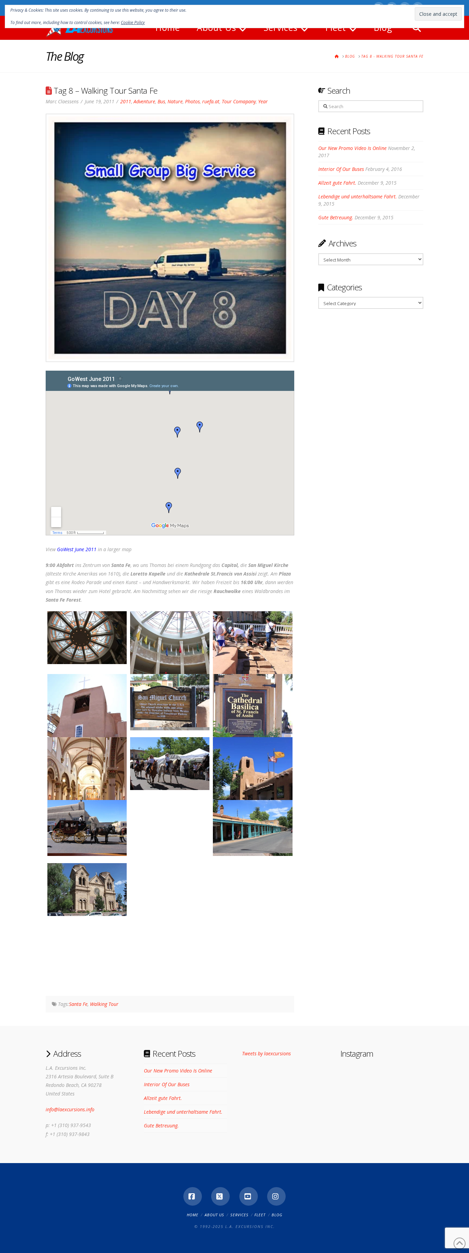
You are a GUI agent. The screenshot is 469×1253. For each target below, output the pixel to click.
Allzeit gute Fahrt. (337, 182)
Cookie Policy (133, 22)
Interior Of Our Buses (341, 169)
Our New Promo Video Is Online (352, 148)
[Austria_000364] (252, 733)
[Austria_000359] (87, 637)
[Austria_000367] (252, 796)
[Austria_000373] (252, 893)
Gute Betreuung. (335, 217)
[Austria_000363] (169, 700)
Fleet (259, 1214)
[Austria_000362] (87, 733)
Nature (175, 101)
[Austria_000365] (87, 796)
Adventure (144, 101)
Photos (192, 101)
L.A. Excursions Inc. (250, 1226)
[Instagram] (276, 1196)
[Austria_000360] (169, 670)
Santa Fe (78, 1004)
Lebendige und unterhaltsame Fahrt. (357, 196)
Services (239, 1214)
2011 (125, 101)
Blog (277, 1214)
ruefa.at (210, 101)
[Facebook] (192, 1196)
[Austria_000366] (169, 763)
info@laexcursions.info (70, 1109)
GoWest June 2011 (76, 549)
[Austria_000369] (169, 829)
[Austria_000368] (87, 826)
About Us (214, 1214)
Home (192, 1214)
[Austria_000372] (169, 893)
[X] (220, 1196)
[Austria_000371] (87, 889)
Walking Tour (104, 1004)
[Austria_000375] (87, 955)
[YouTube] (248, 1196)
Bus (161, 101)
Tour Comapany (239, 101)
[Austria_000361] (252, 670)
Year (263, 101)
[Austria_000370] (252, 826)
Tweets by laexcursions (266, 1053)
